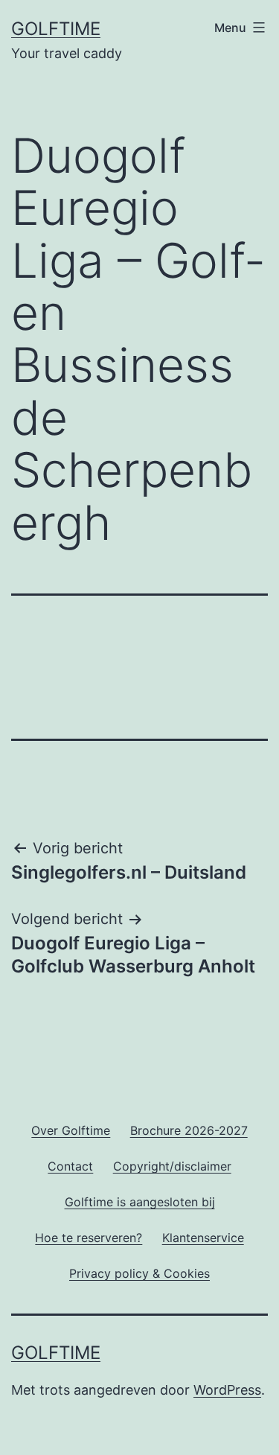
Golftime (55, 28)
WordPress (227, 1390)
